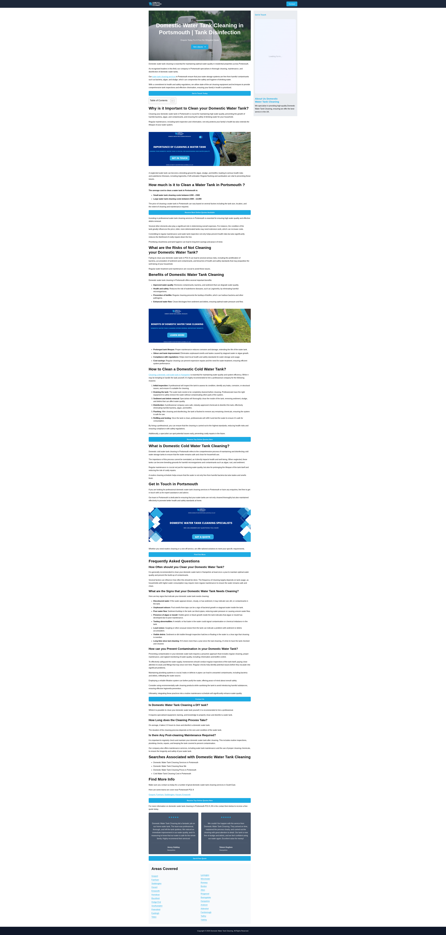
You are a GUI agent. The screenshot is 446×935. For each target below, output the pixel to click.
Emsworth (186, 795)
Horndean (155, 895)
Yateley (204, 920)
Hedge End (156, 902)
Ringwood (205, 894)
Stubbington (169, 795)
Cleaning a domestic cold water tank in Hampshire (169, 375)
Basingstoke (206, 897)
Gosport (152, 795)
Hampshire (205, 901)
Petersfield (155, 909)
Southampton (156, 906)
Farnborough (206, 912)
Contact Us (199, 699)
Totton (153, 917)
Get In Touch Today (200, 93)
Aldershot (205, 909)
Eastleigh (155, 913)
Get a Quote (198, 47)
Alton (203, 890)
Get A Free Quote (200, 858)
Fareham (160, 795)
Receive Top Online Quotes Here (200, 439)
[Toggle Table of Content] (171, 101)
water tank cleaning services (163, 77)
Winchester (205, 879)
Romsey (204, 883)
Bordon (204, 886)
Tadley (203, 916)
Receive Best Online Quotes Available (200, 212)
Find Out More (199, 554)
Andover (204, 905)
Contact (292, 4)
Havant (178, 795)
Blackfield (155, 898)
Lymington (205, 875)
